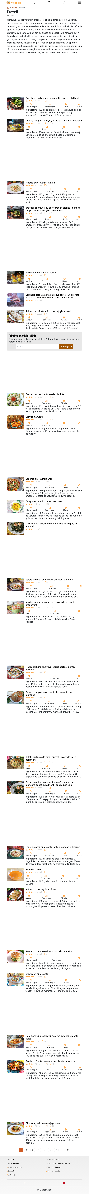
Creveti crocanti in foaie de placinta (45, 394)
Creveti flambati (34, 416)
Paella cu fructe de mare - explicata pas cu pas (51, 1061)
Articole (11, 1175)
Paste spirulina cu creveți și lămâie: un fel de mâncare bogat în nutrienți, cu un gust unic (50, 783)
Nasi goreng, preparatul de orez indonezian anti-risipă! (52, 1037)
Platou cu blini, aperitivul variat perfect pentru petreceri (50, 668)
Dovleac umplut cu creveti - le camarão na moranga (49, 693)
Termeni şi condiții (54, 1167)
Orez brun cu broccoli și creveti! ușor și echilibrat (52, 98)
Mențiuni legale (53, 1171)
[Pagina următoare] (62, 1150)
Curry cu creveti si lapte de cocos (44, 501)
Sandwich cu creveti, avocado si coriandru (49, 951)
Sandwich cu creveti (37, 974)
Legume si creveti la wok (39, 478)
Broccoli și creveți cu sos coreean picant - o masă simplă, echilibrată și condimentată (53, 209)
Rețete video (13, 1163)
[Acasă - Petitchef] (8, 8)
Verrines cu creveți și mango (41, 272)
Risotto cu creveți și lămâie (40, 182)
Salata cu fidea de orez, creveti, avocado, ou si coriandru (51, 758)
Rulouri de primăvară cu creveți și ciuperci (48, 311)
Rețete (11, 1159)
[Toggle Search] (64, 2)
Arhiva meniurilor (15, 1167)
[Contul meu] (49, 2)
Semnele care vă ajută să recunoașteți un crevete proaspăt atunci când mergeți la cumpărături (52, 296)
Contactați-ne (53, 1159)
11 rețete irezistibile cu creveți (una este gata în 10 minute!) (53, 525)
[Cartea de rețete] (34, 2)
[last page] (68, 1150)
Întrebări (11, 1171)
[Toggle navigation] (79, 2)
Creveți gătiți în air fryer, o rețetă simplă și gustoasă (54, 120)
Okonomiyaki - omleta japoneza (43, 1123)
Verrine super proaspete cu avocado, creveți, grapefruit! (50, 603)
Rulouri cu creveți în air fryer (41, 889)
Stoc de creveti (34, 869)
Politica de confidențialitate (58, 1163)
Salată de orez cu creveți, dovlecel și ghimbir (50, 579)
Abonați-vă (66, 346)
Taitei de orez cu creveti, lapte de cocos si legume (53, 847)
